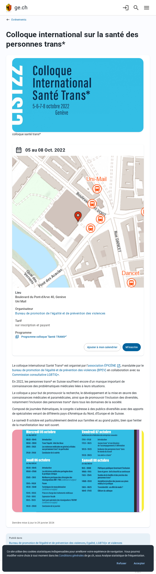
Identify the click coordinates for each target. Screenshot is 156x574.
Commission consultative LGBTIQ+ (35, 375)
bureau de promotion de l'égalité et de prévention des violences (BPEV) (59, 370)
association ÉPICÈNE (102, 365)
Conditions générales (71, 555)
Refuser (121, 563)
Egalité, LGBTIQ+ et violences (104, 542)
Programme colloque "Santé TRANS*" (44, 336)
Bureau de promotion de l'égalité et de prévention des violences (60, 313)
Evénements (18, 19)
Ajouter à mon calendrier (102, 347)
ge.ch (20, 7)
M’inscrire (132, 347)
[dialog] (78, 558)
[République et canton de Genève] (8, 7)
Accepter (139, 563)
